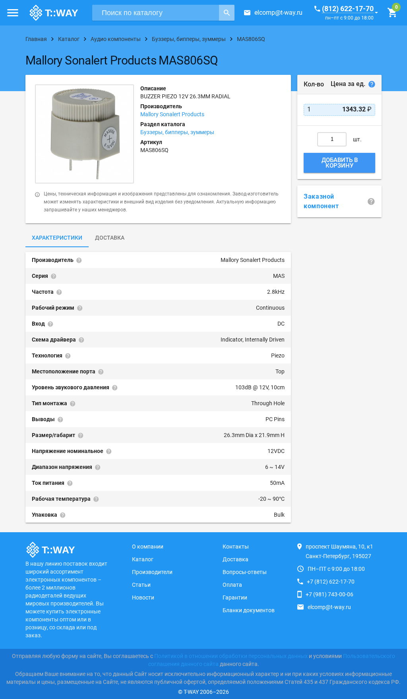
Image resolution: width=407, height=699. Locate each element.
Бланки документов (249, 610)
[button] (12, 12)
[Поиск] (227, 13)
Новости (143, 597)
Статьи (141, 585)
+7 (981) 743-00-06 (329, 594)
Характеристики (57, 237)
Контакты (236, 546)
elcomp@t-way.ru (278, 12)
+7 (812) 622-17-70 (331, 581)
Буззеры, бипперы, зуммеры (177, 132)
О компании (147, 546)
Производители (152, 572)
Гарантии (235, 597)
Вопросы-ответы (245, 572)
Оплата (232, 585)
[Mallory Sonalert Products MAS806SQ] (84, 134)
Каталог (142, 559)
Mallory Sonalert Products (172, 114)
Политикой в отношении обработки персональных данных (231, 656)
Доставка (109, 237)
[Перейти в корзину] (392, 12)
